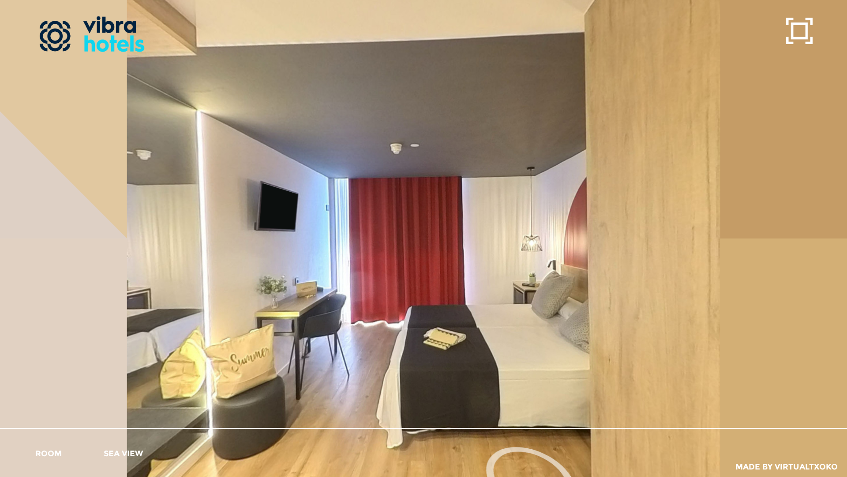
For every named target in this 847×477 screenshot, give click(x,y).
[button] (48, 453)
